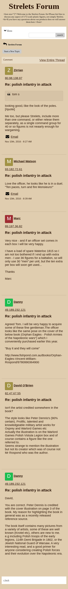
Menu (9, 30)
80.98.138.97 (13, 78)
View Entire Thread (52, 60)
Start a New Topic (12, 51)
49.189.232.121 (15, 309)
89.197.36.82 (13, 226)
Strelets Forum (14, 44)
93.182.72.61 (13, 169)
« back (6, 580)
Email (14, 136)
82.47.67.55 (13, 393)
